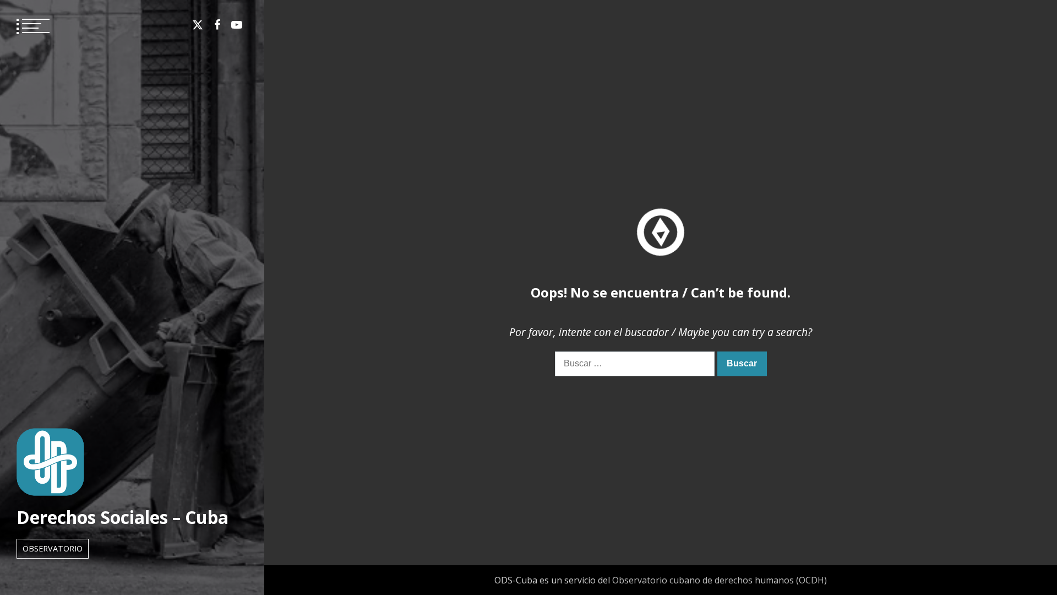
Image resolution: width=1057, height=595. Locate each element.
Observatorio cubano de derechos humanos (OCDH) (719, 580)
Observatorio (53, 548)
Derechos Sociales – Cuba (122, 517)
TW (198, 25)
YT (237, 25)
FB (217, 25)
